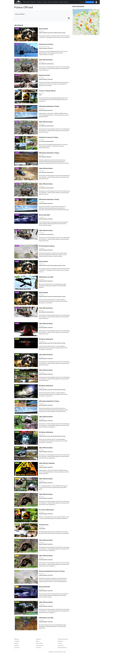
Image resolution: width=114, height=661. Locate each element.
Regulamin (60, 641)
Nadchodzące (26, 2)
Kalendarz (65, 2)
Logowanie (60, 645)
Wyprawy (33, 2)
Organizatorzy (39, 645)
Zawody (45, 2)
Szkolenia (50, 2)
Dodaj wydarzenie (90, 2)
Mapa (60, 2)
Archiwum (38, 647)
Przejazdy (39, 2)
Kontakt (60, 643)
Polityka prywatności (63, 639)
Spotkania (55, 2)
